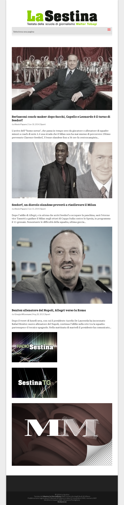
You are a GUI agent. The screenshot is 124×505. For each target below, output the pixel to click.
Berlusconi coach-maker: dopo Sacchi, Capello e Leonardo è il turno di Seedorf (61, 118)
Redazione (62, 502)
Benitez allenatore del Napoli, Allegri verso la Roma (49, 310)
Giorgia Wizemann (22, 314)
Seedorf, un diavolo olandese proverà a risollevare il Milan (54, 204)
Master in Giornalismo (52, 496)
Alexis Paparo (20, 124)
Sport (43, 124)
